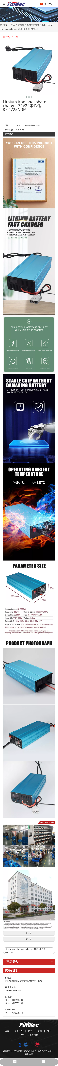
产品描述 (9, 134)
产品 (30, 1031)
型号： (8, 125)
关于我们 (19, 1031)
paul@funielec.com (13, 990)
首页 (7, 1031)
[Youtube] (37, 1044)
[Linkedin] (26, 1044)
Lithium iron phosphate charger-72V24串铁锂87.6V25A (25, 951)
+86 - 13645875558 (14, 1012)
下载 (22, 1034)
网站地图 (29, 1054)
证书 (49, 1031)
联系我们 (34, 1034)
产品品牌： (10, 130)
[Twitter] (31, 1044)
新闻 (40, 1031)
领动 (50, 1050)
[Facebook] (20, 1044)
